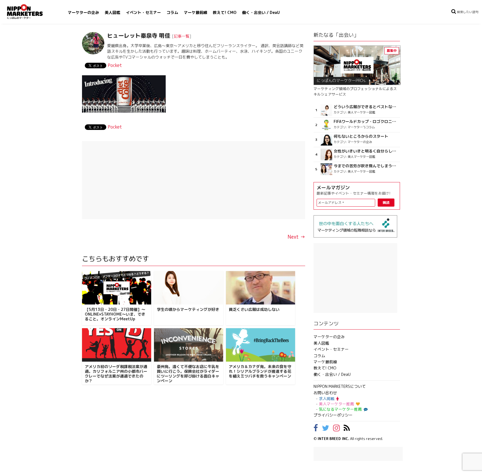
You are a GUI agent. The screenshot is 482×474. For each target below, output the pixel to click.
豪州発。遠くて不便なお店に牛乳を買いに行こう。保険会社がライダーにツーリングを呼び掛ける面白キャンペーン (188, 373)
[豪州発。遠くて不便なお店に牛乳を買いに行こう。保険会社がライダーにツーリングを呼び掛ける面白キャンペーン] (188, 345)
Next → (296, 236)
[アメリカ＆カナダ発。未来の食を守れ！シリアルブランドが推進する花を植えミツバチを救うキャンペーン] (260, 345)
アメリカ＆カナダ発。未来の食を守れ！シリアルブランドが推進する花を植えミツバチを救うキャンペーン (260, 371)
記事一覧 (181, 36)
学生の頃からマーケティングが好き (188, 309)
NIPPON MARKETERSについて (340, 386)
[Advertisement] (193, 180)
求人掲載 (326, 398)
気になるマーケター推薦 (340, 409)
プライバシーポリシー (333, 415)
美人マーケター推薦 (336, 404)
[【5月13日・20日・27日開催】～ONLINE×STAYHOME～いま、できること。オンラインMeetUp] (116, 287)
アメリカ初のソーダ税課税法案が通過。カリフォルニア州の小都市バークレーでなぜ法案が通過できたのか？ (116, 373)
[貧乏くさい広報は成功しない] (260, 287)
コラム (172, 12)
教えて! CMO (225, 12)
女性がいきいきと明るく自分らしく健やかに (366, 151)
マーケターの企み (83, 12)
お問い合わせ (325, 392)
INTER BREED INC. (333, 438)
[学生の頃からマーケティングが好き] (188, 287)
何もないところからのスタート (361, 136)
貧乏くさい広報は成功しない (254, 309)
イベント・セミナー (143, 12)
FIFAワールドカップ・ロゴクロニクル (366, 122)
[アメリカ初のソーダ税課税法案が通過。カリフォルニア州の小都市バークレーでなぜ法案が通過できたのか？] (116, 345)
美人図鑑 (112, 12)
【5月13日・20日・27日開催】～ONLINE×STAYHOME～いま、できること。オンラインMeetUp (115, 314)
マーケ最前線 (195, 12)
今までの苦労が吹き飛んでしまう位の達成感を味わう (366, 166)
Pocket (115, 65)
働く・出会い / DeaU (261, 12)
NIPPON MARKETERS (30, 11)
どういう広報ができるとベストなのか (366, 107)
